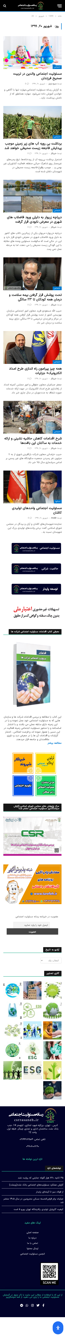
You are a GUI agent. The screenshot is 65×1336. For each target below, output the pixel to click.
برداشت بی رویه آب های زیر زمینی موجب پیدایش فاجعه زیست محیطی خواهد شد (33, 146)
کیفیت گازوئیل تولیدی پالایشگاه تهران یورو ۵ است (38, 1209)
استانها (57, 501)
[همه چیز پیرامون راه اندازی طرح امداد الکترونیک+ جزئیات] (32, 347)
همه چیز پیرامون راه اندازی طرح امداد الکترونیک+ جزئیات (35, 371)
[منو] (59, 6)
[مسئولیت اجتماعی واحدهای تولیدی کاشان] (32, 487)
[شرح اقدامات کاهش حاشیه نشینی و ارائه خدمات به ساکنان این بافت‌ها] (32, 417)
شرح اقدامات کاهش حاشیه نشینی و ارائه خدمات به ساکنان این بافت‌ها (33, 441)
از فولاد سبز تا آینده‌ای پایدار (49, 1192)
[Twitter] (38, 1305)
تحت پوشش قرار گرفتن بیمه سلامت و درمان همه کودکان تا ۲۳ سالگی (35, 297)
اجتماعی (57, 67)
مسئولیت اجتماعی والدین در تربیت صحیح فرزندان (37, 76)
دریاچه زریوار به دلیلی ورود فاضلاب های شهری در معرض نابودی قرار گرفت (34, 219)
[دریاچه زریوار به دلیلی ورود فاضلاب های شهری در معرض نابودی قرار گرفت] (32, 196)
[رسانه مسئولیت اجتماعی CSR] (30, 6)
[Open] (58, 1327)
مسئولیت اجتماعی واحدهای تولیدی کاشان (37, 510)
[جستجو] (5, 6)
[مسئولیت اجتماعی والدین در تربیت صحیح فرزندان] (32, 52)
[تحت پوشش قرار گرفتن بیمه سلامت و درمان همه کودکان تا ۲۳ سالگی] (32, 273)
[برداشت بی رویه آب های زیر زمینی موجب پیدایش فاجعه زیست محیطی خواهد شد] (32, 122)
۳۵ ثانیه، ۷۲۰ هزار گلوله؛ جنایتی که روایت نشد (40, 1178)
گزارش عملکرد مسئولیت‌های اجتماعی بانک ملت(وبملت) (36, 1185)
